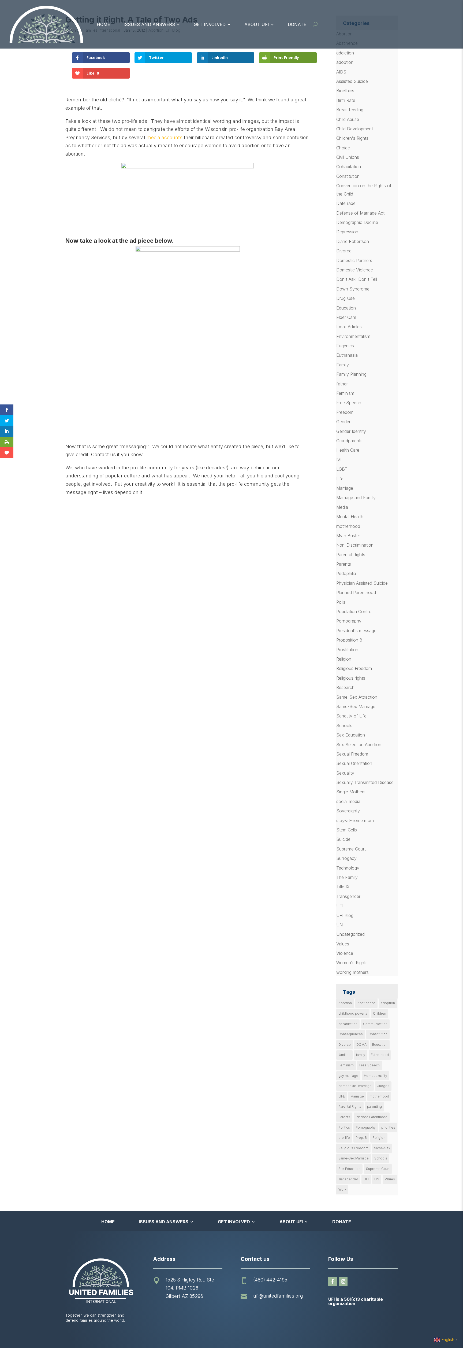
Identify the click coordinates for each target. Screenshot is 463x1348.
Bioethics (345, 90)
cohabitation (347, 1024)
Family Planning (351, 374)
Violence (344, 953)
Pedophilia (346, 573)
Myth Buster (348, 535)
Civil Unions (347, 157)
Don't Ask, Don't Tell (356, 279)
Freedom (344, 412)
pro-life (344, 1138)
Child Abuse (347, 119)
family (360, 1055)
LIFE (341, 1096)
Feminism (345, 393)
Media (342, 507)
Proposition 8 (349, 640)
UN (339, 924)
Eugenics (345, 345)
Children (379, 1013)
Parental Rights (350, 554)
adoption (344, 62)
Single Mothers (350, 791)
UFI (339, 905)
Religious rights (350, 678)
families (344, 1055)
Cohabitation (348, 166)
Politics (344, 1127)
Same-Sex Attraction (356, 697)
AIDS (341, 72)
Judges (383, 1086)
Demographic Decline (357, 222)
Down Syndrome (352, 289)
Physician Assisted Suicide (362, 583)
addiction (345, 53)
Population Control (354, 611)
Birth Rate (345, 100)
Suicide (343, 839)
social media (348, 801)
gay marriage (348, 1076)
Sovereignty (348, 810)
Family (342, 364)
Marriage (344, 488)
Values (342, 943)
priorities (388, 1127)
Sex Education (350, 735)
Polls (340, 602)
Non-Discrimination (355, 545)
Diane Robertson (352, 241)
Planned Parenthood (356, 592)
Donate (297, 24)
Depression (347, 231)
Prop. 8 (361, 1138)
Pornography (348, 621)
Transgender (348, 896)
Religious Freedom (354, 668)
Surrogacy (346, 858)
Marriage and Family (356, 497)
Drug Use (345, 298)
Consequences (350, 1034)
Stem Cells (346, 830)
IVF (339, 459)
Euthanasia (347, 355)
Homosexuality (375, 1076)
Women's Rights (352, 962)
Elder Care (346, 317)
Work (342, 1189)
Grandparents (349, 440)
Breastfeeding (349, 109)
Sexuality (345, 773)
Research (345, 687)
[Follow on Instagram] (343, 1281)
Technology (347, 868)
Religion (343, 659)
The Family (347, 877)
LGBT (341, 469)
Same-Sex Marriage (355, 706)
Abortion (345, 1003)
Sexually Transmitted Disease (365, 782)
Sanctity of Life (351, 716)
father (342, 383)
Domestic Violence (354, 269)
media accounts (164, 137)
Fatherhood (380, 1055)
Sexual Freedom (352, 754)
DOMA (361, 1045)
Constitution (348, 176)
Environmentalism (353, 336)
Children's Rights (352, 138)
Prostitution (347, 649)
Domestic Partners (354, 260)
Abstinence (366, 1003)
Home (103, 24)
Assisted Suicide (352, 81)
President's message (356, 630)
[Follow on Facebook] (332, 1281)
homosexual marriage (355, 1086)
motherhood (348, 526)
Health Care (347, 450)
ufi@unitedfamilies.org (278, 1296)
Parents (343, 564)
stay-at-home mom (355, 820)
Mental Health (349, 516)
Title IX (343, 886)
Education (346, 308)
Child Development (354, 128)
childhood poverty (352, 1013)
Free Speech (348, 402)
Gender (343, 421)
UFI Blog (344, 915)
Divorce (344, 250)
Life (339, 478)
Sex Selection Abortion (358, 744)
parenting (374, 1106)
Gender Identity (351, 431)
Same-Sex (382, 1148)
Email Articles (349, 326)
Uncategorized (350, 934)
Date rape (346, 203)
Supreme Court (351, 849)
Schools (344, 725)
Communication (375, 1024)
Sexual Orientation (354, 763)
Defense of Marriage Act (360, 213)
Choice (343, 147)
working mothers (352, 972)
